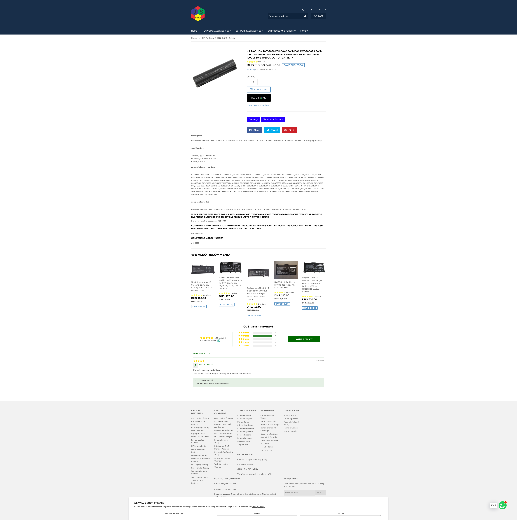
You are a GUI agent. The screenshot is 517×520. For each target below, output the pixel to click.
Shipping (251, 69)
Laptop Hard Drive (245, 428)
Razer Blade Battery (200, 468)
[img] (198, 361)
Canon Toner (266, 450)
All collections (243, 441)
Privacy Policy (290, 415)
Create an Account (318, 10)
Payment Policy (291, 431)
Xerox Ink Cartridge (269, 440)
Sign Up (320, 493)
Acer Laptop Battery (200, 418)
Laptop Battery (244, 415)
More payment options (259, 105)
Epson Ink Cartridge (269, 434)
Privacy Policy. (258, 507)
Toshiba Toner (267, 447)
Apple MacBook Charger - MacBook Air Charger (222, 424)
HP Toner (265, 443)
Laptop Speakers (244, 438)
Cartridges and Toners (281, 31)
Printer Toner (243, 422)
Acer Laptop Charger (223, 418)
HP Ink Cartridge (268, 421)
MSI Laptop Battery (199, 465)
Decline (340, 513)
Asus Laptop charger (223, 430)
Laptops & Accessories (216, 31)
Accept (257, 513)
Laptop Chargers (244, 419)
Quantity (251, 76)
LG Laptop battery (199, 455)
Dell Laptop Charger (223, 433)
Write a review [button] (304, 339)
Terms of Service (291, 428)
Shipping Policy (291, 419)
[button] (197, 295)
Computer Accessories (248, 31)
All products (242, 444)
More (303, 31)
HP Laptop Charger (223, 437)
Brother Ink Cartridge (270, 424)
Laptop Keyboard (245, 431)
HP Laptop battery (199, 446)
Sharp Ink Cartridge (269, 437)
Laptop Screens (244, 435)
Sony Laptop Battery (200, 477)
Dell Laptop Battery (200, 437)
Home (194, 31)
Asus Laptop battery (200, 427)
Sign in (304, 10)
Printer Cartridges (245, 425)
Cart (320, 16)
